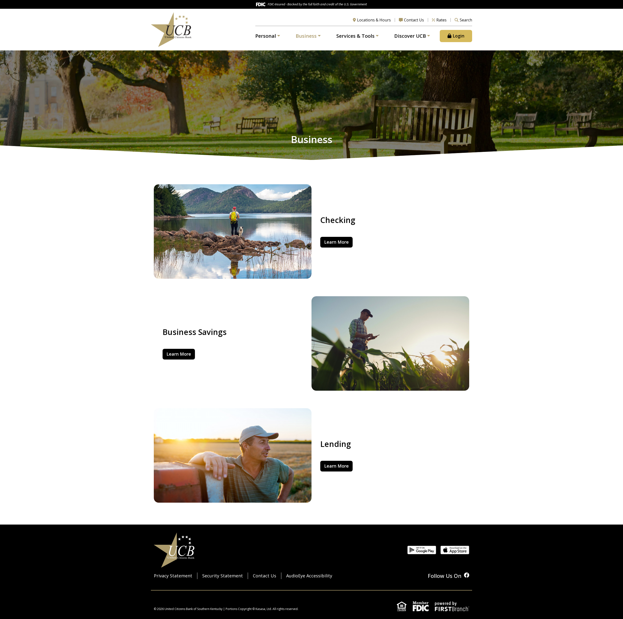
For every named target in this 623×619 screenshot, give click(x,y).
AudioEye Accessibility (309, 576)
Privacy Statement (173, 576)
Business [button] (306, 36)
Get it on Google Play (421, 550)
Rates (441, 20)
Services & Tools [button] (355, 36)
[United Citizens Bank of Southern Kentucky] (171, 29)
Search (466, 20)
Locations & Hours (374, 20)
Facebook (466, 575)
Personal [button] (265, 36)
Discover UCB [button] (410, 36)
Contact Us (414, 20)
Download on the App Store (454, 550)
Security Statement (222, 576)
